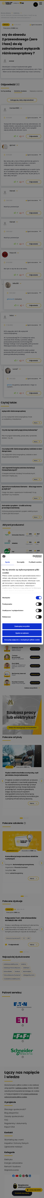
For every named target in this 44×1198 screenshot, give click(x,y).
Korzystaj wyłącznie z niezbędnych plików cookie (22, 640)
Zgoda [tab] (7, 562)
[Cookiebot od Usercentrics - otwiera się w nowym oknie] (33, 556)
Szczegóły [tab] (20, 562)
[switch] (39, 604)
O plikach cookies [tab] (35, 562)
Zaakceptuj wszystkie (22, 626)
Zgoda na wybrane (22, 633)
